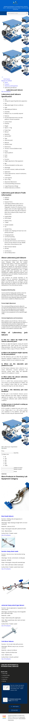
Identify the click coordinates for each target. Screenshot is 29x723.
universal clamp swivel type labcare (12, 605)
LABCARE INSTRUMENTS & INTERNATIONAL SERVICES (16, 8)
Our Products (5, 677)
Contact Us (4, 679)
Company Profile (6, 675)
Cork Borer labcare (7, 641)
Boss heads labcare (7, 516)
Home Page (4, 673)
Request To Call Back (6, 80)
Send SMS (15, 710)
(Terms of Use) (22, 717)
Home (6, 82)
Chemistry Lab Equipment (11, 86)
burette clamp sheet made (9, 551)
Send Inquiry (6, 79)
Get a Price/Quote (6, 91)
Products (7, 84)
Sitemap (4, 681)
